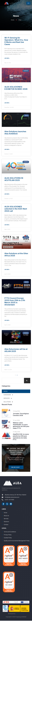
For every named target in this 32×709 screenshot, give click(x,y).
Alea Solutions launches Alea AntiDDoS (15, 132)
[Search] (27, 380)
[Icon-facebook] (3, 504)
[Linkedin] (10, 504)
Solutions (7, 402)
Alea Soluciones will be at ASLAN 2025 (15, 350)
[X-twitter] (7, 504)
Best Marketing (20, 614)
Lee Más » (7, 58)
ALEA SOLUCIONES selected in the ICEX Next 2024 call (15, 209)
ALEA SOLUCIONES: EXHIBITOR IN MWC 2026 (15, 88)
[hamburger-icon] (28, 3)
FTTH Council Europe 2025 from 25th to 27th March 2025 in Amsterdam (14, 301)
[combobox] (12, 380)
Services (7, 398)
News (5, 391)
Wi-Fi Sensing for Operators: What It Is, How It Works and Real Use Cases (16, 41)
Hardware (7, 395)
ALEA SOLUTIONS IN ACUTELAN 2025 (13, 179)
